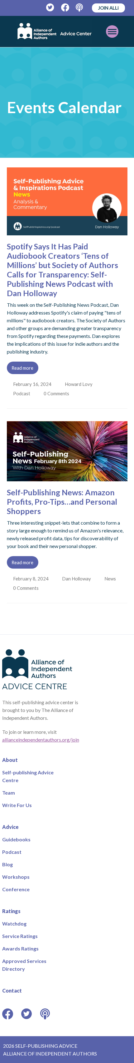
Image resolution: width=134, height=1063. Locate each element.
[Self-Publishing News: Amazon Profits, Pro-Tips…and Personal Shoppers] (67, 477)
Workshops (16, 877)
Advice (10, 827)
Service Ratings (20, 936)
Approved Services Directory (24, 965)
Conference (16, 889)
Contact (12, 990)
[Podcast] (80, 7)
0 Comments (58, 393)
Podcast (22, 393)
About (10, 760)
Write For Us (17, 805)
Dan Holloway (77, 578)
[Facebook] (65, 7)
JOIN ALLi (108, 8)
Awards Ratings (20, 948)
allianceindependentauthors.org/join (40, 740)
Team (8, 793)
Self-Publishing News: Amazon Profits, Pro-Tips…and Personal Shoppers (62, 502)
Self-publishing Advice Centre (28, 776)
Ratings (11, 911)
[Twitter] (50, 7)
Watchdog (14, 923)
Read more (22, 368)
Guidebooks (16, 839)
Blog (7, 864)
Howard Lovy (79, 384)
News (111, 578)
